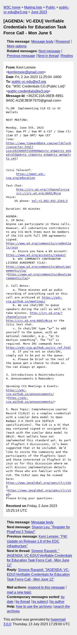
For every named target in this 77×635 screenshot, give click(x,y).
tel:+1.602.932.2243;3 (50, 200)
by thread (23, 601)
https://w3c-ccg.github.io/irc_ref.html (38, 347)
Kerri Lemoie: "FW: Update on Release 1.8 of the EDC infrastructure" (37, 541)
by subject (40, 601)
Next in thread (48, 56)
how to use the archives (34, 606)
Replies (67, 56)
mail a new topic (19, 592)
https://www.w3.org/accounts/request (36, 255)
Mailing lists (33, 7)
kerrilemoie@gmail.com (26, 72)
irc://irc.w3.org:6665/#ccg (38, 193)
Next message (49, 51)
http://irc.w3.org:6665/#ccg (29, 320)
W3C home (12, 7)
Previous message (21, 56)
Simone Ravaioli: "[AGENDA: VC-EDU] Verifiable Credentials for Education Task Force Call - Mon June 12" (38, 574)
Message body (42, 41)
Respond (63, 41)
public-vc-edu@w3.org (29, 81)
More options (17, 46)
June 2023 (39, 12)
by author (57, 601)
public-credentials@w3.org (28, 91)
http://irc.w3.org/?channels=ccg (42, 189)
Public (50, 7)
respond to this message (46, 587)
